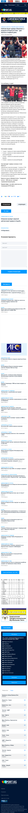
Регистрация (12, 5)
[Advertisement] (14, 328)
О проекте (3, 791)
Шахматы (12, 406)
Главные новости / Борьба (7, 216)
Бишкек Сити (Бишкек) (9, 664)
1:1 (24, 740)
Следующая (21, 204)
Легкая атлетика (13, 474)
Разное (2, 307)
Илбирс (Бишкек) (8, 656)
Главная (3, 788)
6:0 (24, 720)
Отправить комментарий (14, 271)
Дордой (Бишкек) (8, 648)
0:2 (24, 725)
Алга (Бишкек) (7, 645)
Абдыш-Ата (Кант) (8, 641)
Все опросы (14, 634)
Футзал (10, 440)
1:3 (24, 705)
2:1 (24, 710)
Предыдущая (6, 204)
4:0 (24, 715)
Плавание (12, 535)
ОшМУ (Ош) (6, 652)
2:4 (24, 730)
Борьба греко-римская (17, 27)
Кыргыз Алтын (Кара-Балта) (10, 658)
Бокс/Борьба (4, 357)
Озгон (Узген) (7, 668)
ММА (9, 416)
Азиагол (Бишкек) (8, 662)
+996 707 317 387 (5, 798)
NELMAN (12, 812)
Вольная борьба (4, 228)
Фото (23, 292)
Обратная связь (5, 795)
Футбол (11, 289)
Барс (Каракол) (7, 666)
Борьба (11, 501)
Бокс (9, 357)
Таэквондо (12, 390)
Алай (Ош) (6, 643)
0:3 (24, 700)
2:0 (24, 760)
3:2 (24, 750)
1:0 (24, 735)
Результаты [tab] (5, 690)
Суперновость (4, 416)
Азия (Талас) (7, 670)
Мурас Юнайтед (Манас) (9, 654)
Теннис (10, 432)
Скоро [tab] (11, 690)
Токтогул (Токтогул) (8, 672)
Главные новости (5, 289)
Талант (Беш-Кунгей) (9, 660)
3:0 (24, 765)
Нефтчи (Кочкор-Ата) (9, 650)
